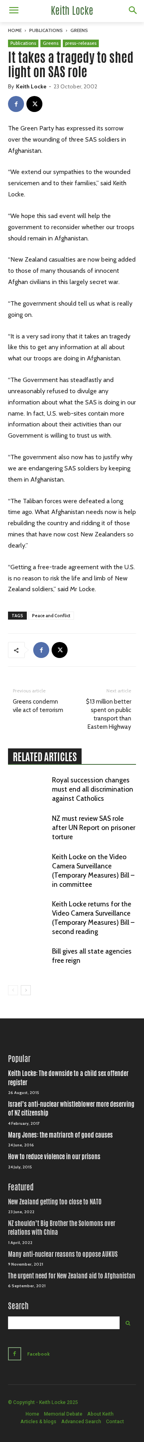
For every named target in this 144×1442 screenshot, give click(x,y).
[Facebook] (16, 104)
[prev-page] (13, 990)
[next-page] (26, 990)
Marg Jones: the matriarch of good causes (60, 1135)
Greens (79, 30)
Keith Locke (31, 86)
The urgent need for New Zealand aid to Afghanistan (71, 1275)
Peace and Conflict (51, 615)
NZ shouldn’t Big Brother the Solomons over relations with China (61, 1228)
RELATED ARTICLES (45, 757)
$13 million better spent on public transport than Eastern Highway (108, 714)
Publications (46, 30)
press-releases (80, 43)
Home (15, 30)
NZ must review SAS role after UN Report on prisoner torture (93, 827)
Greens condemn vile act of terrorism (38, 706)
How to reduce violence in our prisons (54, 1156)
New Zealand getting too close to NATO (55, 1201)
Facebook (38, 1354)
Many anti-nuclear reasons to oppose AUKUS (63, 1254)
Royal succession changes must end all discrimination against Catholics (92, 789)
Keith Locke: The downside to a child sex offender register (68, 1078)
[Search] (128, 1322)
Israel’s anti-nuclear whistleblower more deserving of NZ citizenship (71, 1109)
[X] (34, 104)
